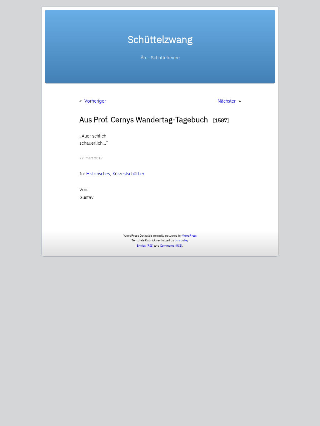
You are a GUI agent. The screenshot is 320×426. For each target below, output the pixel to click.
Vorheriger (95, 101)
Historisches (98, 173)
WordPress (189, 235)
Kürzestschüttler (128, 173)
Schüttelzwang (160, 39)
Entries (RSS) (145, 245)
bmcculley (181, 240)
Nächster (227, 101)
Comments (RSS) (171, 245)
